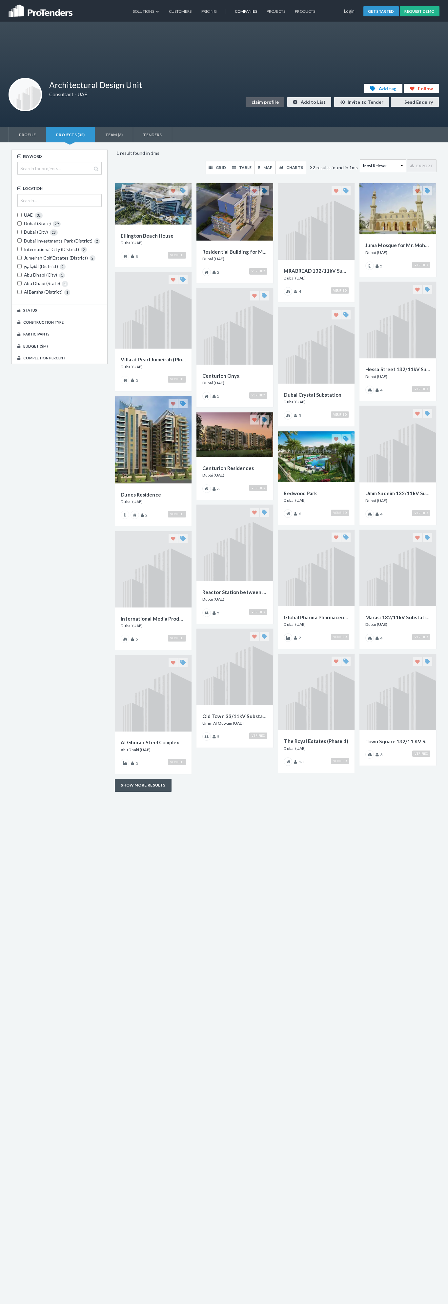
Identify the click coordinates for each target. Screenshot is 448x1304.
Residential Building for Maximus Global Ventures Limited (234, 252)
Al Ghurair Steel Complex (150, 742)
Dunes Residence (141, 495)
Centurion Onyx (220, 376)
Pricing (209, 11)
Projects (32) (70, 134)
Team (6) (114, 134)
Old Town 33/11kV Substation (234, 716)
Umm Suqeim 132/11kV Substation (397, 493)
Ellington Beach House (147, 236)
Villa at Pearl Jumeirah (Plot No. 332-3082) (153, 359)
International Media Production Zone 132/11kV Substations (153, 619)
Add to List (313, 102)
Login (349, 11)
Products (305, 11)
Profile (27, 134)
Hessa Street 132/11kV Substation (397, 369)
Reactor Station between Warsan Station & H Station (234, 592)
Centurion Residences (228, 468)
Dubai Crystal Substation (312, 395)
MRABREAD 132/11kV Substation (316, 271)
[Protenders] (41, 8)
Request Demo (419, 11)
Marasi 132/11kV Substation (397, 617)
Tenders (152, 134)
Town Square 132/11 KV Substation (397, 741)
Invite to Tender (365, 102)
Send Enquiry (418, 102)
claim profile (265, 102)
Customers (180, 11)
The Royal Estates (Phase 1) (316, 741)
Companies (246, 11)
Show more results (143, 785)
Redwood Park (300, 493)
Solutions (144, 11)
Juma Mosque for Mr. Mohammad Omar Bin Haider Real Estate (397, 245)
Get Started (381, 11)
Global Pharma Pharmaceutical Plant (316, 617)
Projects (276, 11)
